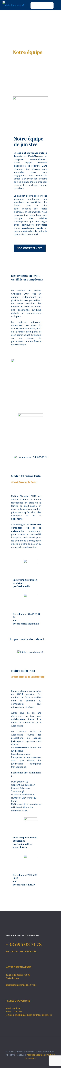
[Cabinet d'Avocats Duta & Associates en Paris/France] (13, 5)
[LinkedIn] (33, 1063)
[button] (14, 457)
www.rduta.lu (20, 847)
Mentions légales (36, 1054)
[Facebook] (28, 1063)
